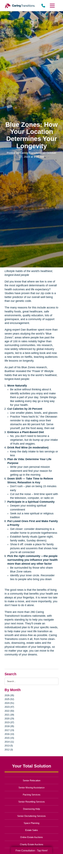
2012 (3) (9, 749)
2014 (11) (9, 741)
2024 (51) (9, 703)
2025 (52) (9, 699)
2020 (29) (9, 718)
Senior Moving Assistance (31, 787)
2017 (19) (9, 730)
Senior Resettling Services (31, 801)
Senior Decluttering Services (31, 816)
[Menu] (52, 6)
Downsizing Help (31, 809)
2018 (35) (9, 726)
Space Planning (31, 823)
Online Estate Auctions (31, 837)
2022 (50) (9, 711)
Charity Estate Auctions (31, 844)
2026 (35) (9, 695)
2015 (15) (9, 738)
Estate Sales (31, 830)
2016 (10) (9, 734)
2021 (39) (9, 714)
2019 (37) (9, 722)
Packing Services (31, 794)
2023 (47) (9, 707)
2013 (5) (9, 745)
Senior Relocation (31, 780)
